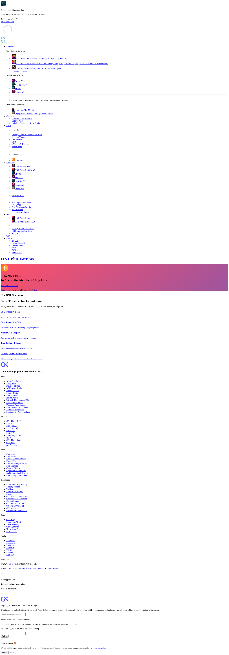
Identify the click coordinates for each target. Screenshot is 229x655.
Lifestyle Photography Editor (18, 400)
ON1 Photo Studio (14, 440)
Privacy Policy (25, 568)
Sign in (36, 290)
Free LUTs (11, 461)
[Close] (6, 42)
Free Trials (10, 454)
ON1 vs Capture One (15, 503)
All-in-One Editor (13, 381)
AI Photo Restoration (15, 410)
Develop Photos (13, 386)
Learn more (6, 290)
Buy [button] (8, 214)
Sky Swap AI (12, 428)
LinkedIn (10, 555)
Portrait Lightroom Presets (17, 475)
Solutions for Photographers (18, 412)
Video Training (12, 524)
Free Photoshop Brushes (16, 463)
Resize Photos (12, 398)
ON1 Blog (10, 519)
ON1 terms (72, 624)
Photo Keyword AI (14, 435)
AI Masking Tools (14, 388)
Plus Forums (17, 259)
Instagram (10, 543)
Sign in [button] (9, 238)
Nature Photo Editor (14, 402)
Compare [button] (10, 116)
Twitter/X (10, 548)
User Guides (11, 531)
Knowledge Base (13, 529)
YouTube (10, 545)
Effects (9, 423)
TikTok (9, 550)
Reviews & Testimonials (16, 510)
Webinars (10, 489)
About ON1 (6, 568)
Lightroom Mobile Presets (17, 473)
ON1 (10, 564)
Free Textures (12, 466)
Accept (5, 653)
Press (8, 494)
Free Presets (11, 456)
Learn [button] (8, 125)
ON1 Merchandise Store (16, 496)
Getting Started (12, 527)
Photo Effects (12, 393)
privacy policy (100, 648)
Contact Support (13, 501)
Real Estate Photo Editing (17, 407)
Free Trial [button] (10, 163)
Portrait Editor (12, 395)
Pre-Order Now (7, 21)
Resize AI (10, 430)
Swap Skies (11, 383)
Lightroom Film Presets (16, 470)
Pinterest (10, 552)
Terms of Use (52, 568)
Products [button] (10, 46)
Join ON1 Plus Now (9, 285)
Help (15, 568)
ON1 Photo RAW (13, 421)
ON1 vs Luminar (13, 508)
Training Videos (13, 487)
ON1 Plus (10, 442)
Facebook (10, 540)
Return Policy (39, 568)
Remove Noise (12, 390)
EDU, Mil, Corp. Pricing (16, 484)
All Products (11, 445)
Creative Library (13, 468)
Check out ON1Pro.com (16, 499)
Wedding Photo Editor (15, 405)
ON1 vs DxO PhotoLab (16, 506)
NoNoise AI (11, 426)
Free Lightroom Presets (16, 459)
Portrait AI (10, 433)
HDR (8, 438)
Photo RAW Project (14, 491)
